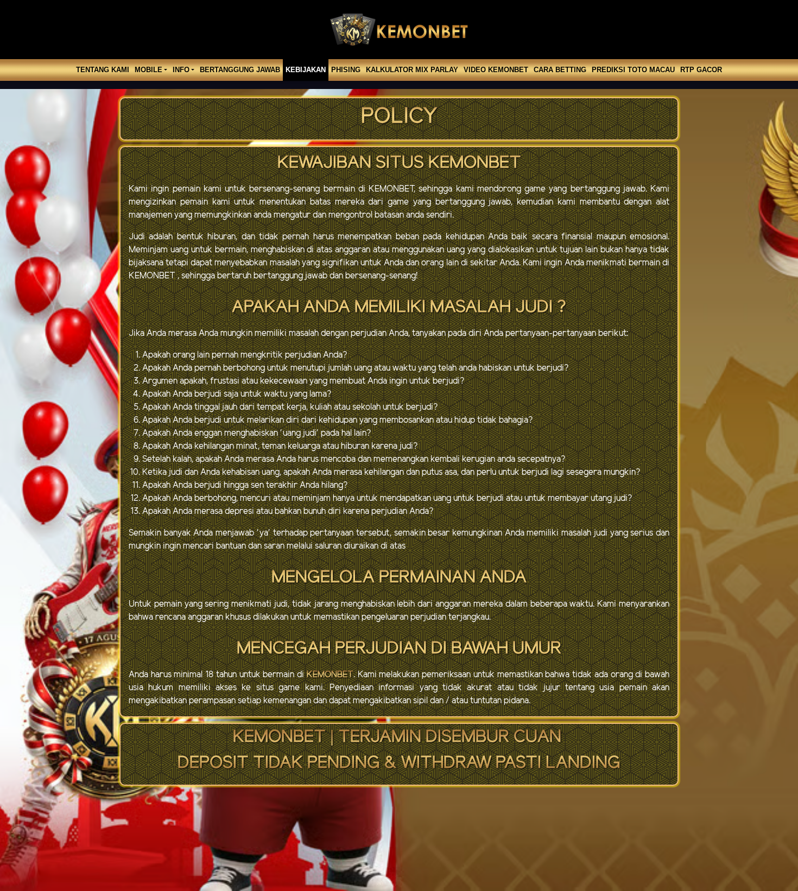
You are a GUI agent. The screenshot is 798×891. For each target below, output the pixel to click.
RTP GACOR (701, 70)
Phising (345, 70)
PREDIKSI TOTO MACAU (633, 70)
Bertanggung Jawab (240, 70)
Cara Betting (560, 70)
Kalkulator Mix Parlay (412, 70)
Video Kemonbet (496, 70)
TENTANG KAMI (102, 70)
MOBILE (148, 70)
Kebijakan (306, 70)
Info (181, 70)
